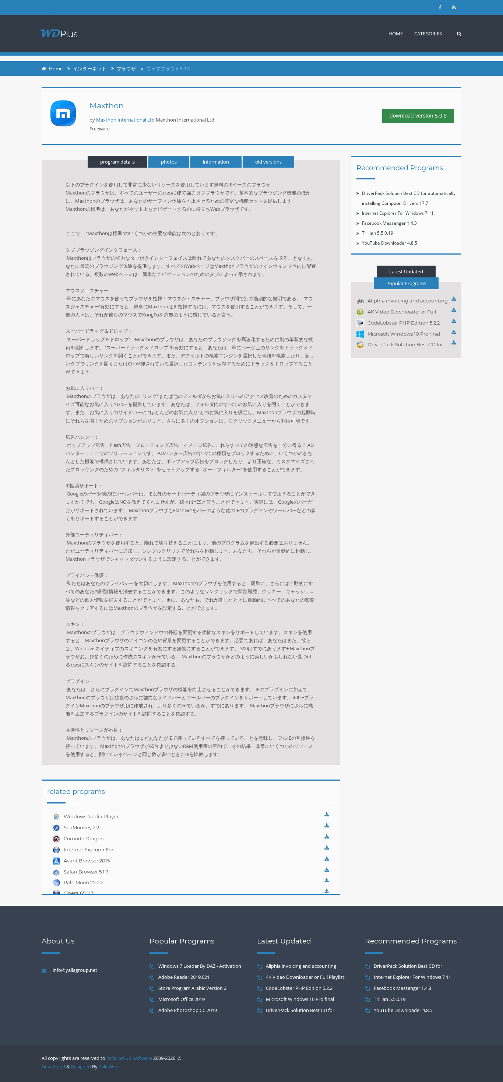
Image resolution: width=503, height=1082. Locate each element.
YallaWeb (109, 1066)
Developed (53, 1066)
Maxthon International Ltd (125, 119)
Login (55, 7)
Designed (81, 1066)
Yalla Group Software (129, 1058)
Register (86, 7)
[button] (428, 33)
